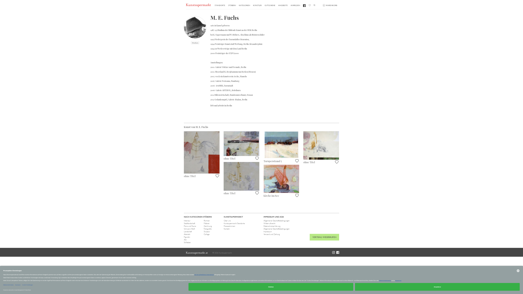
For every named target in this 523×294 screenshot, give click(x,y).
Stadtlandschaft (189, 223)
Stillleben (187, 242)
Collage (206, 234)
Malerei (206, 223)
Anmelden (295, 5)
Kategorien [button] (244, 5)
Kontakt (226, 229)
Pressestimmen (229, 226)
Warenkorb (330, 5)
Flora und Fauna (190, 226)
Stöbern (232, 5)
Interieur (187, 221)
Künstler (257, 5)
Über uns (227, 221)
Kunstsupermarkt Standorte (234, 223)
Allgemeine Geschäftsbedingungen (277, 221)
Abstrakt (187, 234)
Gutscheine (270, 5)
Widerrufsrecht (269, 223)
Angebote (283, 5)
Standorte (220, 5)
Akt (185, 240)
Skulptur (207, 231)
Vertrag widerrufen (324, 237)
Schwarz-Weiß (189, 229)
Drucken (195, 43)
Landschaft (188, 231)
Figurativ (187, 237)
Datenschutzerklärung (272, 226)
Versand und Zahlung (272, 234)
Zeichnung (208, 226)
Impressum (268, 231)
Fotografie (208, 229)
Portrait (206, 221)
